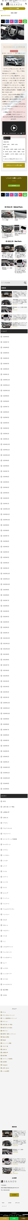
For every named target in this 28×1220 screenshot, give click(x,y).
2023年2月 (6, 562)
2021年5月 (6, 675)
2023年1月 (6, 568)
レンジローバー (7, 973)
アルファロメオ (7, 828)
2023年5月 (6, 546)
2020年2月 (6, 756)
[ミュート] (21, 133)
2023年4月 (6, 552)
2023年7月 (6, 536)
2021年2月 (6, 692)
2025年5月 (6, 417)
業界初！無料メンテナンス (9, 1034)
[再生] (4, 133)
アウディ (5, 823)
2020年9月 (6, 719)
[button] (14, 128)
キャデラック (7, 844)
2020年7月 (6, 729)
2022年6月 (6, 606)
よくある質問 (5, 1071)
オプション (5, 1021)
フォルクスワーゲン (8, 909)
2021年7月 (6, 665)
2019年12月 (6, 767)
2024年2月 (6, 498)
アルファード (7, 833)
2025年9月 (6, 396)
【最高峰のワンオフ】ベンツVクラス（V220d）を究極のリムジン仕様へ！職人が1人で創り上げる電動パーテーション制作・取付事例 (20, 294)
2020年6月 (6, 735)
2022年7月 (6, 600)
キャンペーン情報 (14, 8)
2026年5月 (6, 353)
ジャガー (5, 860)
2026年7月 (6, 342)
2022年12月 (6, 573)
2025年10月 (6, 390)
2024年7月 (6, 471)
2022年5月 (6, 611)
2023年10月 (6, 519)
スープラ (5, 882)
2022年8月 (6, 595)
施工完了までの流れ (7, 1027)
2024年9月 (6, 460)
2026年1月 (6, 374)
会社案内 (4, 1061)
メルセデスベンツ (8, 946)
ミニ (4, 941)
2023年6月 (6, 541)
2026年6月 (6, 347)
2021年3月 (6, 686)
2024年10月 (6, 455)
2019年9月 (6, 783)
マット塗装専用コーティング (9, 1018)
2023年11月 (6, 514)
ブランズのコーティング (8, 1015)
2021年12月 (6, 638)
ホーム (4, 1012)
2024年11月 (6, 449)
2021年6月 (6, 670)
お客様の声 (6, 812)
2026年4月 (6, 358)
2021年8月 (6, 659)
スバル (5, 871)
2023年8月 (6, 530)
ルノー (5, 963)
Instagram (4, 1065)
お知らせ (5, 817)
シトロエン (6, 855)
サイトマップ (4, 1206)
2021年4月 (6, 681)
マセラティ (6, 930)
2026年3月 (6, 363)
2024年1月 (6, 503)
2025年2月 (6, 433)
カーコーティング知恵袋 (10, 839)
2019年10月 (6, 778)
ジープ (5, 866)
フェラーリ (6, 903)
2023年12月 (6, 509)
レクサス (5, 968)
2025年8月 (6, 401)
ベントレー (6, 914)
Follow (14, 180)
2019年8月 (6, 789)
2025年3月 (6, 428)
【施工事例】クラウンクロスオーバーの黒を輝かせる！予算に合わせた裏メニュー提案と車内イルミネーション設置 (20, 301)
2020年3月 (6, 751)
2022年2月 (6, 627)
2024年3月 (6, 492)
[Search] (25, 283)
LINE (14, 1218)
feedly (14, 185)
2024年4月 (6, 487)
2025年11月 (6, 385)
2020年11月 (6, 708)
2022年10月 (6, 584)
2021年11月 (6, 643)
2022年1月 (6, 632)
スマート (5, 876)
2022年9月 (6, 589)
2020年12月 (6, 702)
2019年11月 (6, 772)
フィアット (6, 898)
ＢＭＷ (5, 995)
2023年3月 (6, 557)
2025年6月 (6, 412)
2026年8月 (6, 336)
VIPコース (4, 1030)
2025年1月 (6, 439)
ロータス (5, 979)
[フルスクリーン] (23, 133)
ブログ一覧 (5, 1046)
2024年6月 (6, 476)
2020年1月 (6, 762)
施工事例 (5, 989)
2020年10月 (6, 713)
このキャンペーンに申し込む (14, 165)
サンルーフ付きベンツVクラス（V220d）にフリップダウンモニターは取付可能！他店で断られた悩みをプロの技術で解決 (20, 316)
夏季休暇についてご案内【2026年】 (20, 308)
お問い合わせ (5, 1068)
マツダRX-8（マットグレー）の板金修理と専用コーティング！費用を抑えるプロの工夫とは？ (20, 324)
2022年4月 (6, 616)
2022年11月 (6, 579)
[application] (14, 128)
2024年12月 (6, 444)
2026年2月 (6, 369)
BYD (4, 801)
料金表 (4, 1040)
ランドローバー (7, 952)
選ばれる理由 (5, 1037)
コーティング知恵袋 (7, 1058)
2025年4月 (6, 422)
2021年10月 (6, 649)
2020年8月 (6, 724)
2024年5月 (6, 482)
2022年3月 (6, 622)
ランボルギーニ (7, 957)
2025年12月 (6, 379)
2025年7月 (6, 406)
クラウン (5, 850)
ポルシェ (5, 925)
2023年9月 (6, 525)
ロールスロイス (7, 984)
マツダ (5, 936)
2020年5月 (6, 740)
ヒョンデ (5, 893)
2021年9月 (6, 654)
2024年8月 (6, 466)
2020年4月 (6, 745)
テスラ (5, 887)
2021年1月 (6, 697)
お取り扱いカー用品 (8, 806)
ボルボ (5, 919)
